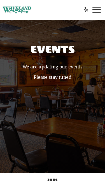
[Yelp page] (85, 9)
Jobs (52, 180)
